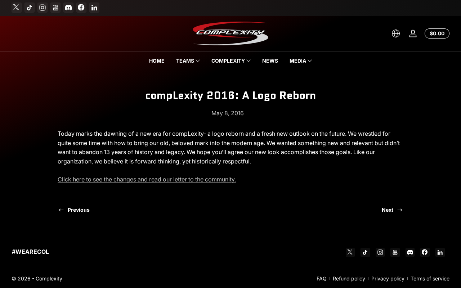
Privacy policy (387, 278)
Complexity (49, 278)
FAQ (322, 278)
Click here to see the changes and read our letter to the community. (147, 179)
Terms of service (430, 278)
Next (387, 210)
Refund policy (349, 278)
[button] (395, 33)
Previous (79, 210)
